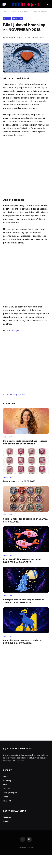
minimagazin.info (17, 394)
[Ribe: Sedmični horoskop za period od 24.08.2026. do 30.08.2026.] (26, 539)
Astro (5, 785)
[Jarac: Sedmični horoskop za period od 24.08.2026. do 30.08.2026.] (26, 620)
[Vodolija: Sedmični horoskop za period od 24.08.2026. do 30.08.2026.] (26, 580)
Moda (5, 776)
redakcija (9, 37)
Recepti (6, 789)
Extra (7, 18)
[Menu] (4, 4)
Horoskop (17, 18)
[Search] (48, 4)
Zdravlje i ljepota (10, 793)
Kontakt (6, 821)
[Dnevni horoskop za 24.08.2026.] (26, 461)
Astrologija (14, 330)
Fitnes (5, 797)
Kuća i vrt (7, 801)
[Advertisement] (26, 167)
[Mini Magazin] (26, 4)
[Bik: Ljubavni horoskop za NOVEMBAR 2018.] (26, 58)
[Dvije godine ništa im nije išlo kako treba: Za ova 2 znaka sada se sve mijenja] (26, 421)
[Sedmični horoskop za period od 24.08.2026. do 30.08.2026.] (26, 499)
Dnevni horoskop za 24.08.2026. (19, 481)
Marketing (7, 817)
